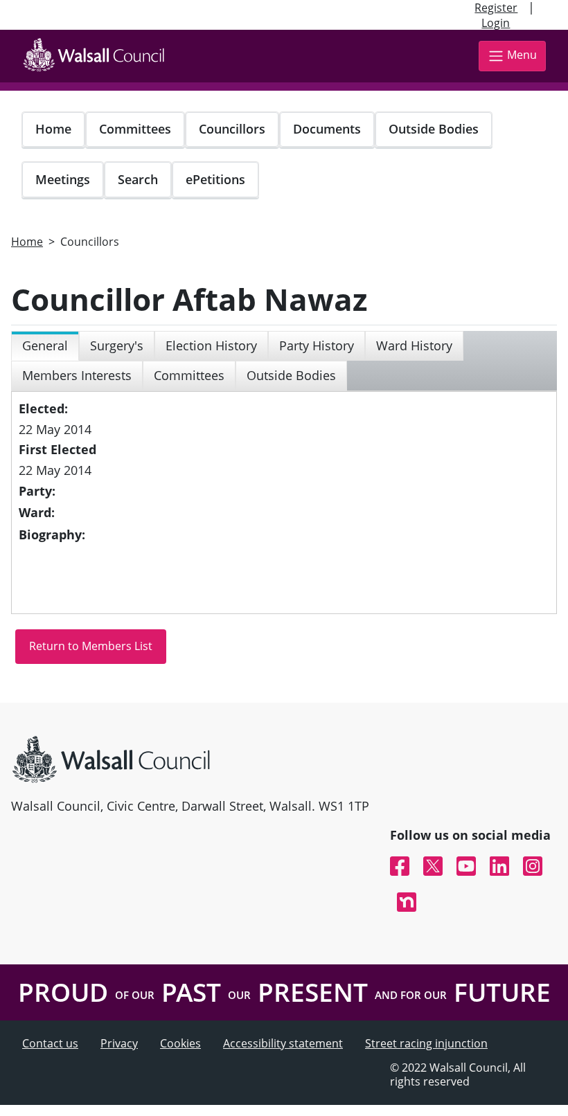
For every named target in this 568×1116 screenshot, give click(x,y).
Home (53, 128)
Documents (327, 128)
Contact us (50, 1043)
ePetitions (215, 179)
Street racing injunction (426, 1043)
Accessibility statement (283, 1043)
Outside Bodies (434, 128)
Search (138, 179)
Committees (135, 128)
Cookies (180, 1043)
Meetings (62, 179)
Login (495, 22)
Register (495, 7)
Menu (522, 54)
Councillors (232, 128)
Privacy (119, 1043)
